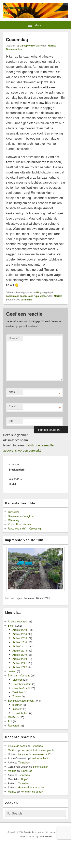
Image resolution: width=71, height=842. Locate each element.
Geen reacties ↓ (15, 49)
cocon (23, 296)
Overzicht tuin (20, 713)
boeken (12, 671)
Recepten (13, 725)
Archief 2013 (19, 630)
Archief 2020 (19, 659)
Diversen (17, 679)
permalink (27, 299)
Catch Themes (46, 836)
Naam (12, 392)
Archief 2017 (19, 646)
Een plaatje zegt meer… (22, 700)
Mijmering (13, 520)
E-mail (12, 406)
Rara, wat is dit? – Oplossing (24, 528)
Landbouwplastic (39, 758)
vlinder (44, 296)
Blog (38, 292)
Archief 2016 (19, 642)
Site (11, 421)
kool (30, 296)
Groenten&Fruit (21, 688)
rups (36, 296)
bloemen (17, 705)
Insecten (17, 709)
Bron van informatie (19, 675)
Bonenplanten (40, 766)
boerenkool (12, 296)
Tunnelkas (14, 512)
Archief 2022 (19, 667)
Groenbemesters (21, 684)
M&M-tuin (13, 717)
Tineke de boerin (17, 746)
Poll (10, 721)
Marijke (52, 45)
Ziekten (16, 696)
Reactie (14, 338)
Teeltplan (17, 692)
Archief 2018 (19, 650)
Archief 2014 (19, 634)
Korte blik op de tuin (19, 524)
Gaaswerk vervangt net (21, 516)
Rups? (24, 779)
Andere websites (17, 621)
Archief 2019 (19, 654)
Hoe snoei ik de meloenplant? (37, 750)
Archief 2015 (19, 638)
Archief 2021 (19, 663)
